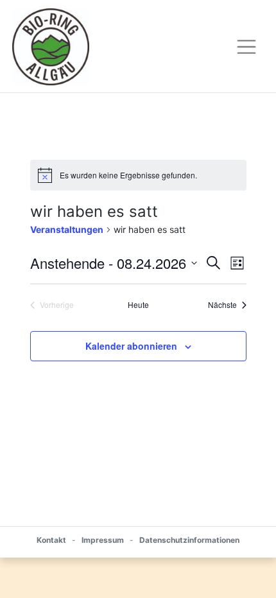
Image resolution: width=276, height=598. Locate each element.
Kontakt (51, 540)
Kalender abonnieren (131, 345)
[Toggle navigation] (246, 46)
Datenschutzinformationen (189, 540)
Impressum (103, 540)
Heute (138, 305)
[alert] (138, 175)
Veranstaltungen (66, 229)
